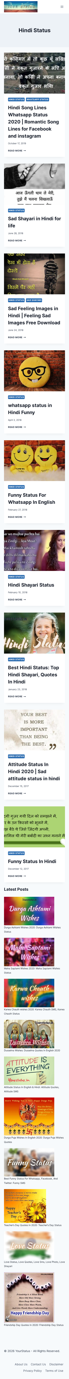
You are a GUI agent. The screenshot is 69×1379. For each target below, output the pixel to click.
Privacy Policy (32, 1370)
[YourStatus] (21, 6)
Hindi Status (16, 99)
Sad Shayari (34, 300)
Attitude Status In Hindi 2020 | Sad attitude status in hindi (34, 771)
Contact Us (38, 1364)
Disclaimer (56, 1364)
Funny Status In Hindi (32, 861)
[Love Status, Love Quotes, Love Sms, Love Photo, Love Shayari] (34, 1245)
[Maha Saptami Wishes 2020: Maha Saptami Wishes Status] (34, 952)
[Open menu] (62, 6)
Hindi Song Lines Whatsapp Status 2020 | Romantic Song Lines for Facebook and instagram (33, 122)
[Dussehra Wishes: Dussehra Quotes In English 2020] (34, 1034)
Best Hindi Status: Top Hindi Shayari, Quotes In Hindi (33, 675)
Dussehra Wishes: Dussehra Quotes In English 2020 (32, 1050)
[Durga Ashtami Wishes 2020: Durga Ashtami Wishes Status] (34, 911)
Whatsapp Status (37, 99)
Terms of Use (54, 1370)
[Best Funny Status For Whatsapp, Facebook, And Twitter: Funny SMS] (34, 1162)
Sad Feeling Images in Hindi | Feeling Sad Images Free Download (34, 316)
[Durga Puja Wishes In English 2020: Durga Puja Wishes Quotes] (34, 1116)
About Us (21, 1364)
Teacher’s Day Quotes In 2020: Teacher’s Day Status (32, 1225)
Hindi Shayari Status (31, 585)
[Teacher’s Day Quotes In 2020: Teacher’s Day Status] (34, 1206)
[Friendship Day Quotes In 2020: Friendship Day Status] (34, 1297)
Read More (17, 150)
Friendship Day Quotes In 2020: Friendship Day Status (33, 1325)
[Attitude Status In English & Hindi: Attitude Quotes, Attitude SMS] (34, 1071)
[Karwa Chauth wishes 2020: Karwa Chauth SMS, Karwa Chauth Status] (34, 993)
